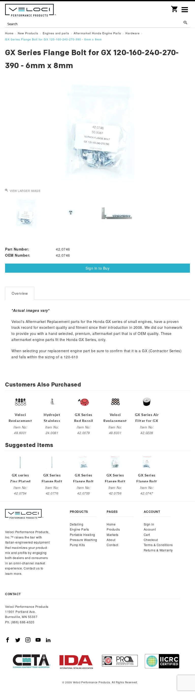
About (111, 539)
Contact (112, 545)
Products (113, 529)
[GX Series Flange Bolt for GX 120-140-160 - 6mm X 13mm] (146, 461)
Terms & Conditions (158, 545)
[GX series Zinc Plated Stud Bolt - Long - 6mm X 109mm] (20, 461)
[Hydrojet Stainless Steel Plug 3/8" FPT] (52, 401)
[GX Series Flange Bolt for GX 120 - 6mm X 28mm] (115, 461)
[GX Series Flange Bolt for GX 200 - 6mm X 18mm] (83, 461)
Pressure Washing (83, 539)
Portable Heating (82, 534)
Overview (20, 293)
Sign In (149, 524)
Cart (147, 534)
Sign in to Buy (97, 268)
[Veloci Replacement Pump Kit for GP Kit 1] (20, 401)
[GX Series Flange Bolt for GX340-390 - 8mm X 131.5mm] (52, 461)
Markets (113, 534)
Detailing (77, 524)
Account (150, 529)
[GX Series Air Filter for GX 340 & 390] (146, 401)
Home (111, 524)
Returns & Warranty (158, 550)
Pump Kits (77, 545)
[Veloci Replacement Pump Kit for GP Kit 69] (115, 401)
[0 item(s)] (174, 7)
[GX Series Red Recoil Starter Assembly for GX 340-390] (83, 401)
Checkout (151, 539)
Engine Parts (79, 529)
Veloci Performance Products (30, 10)
